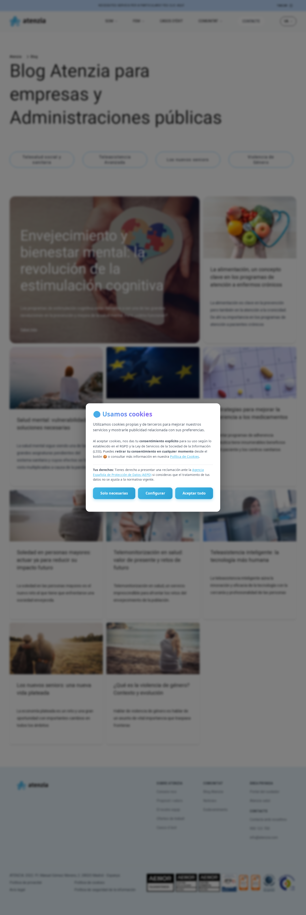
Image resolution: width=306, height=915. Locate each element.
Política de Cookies (184, 456)
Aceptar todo (194, 493)
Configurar (155, 493)
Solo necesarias (114, 493)
